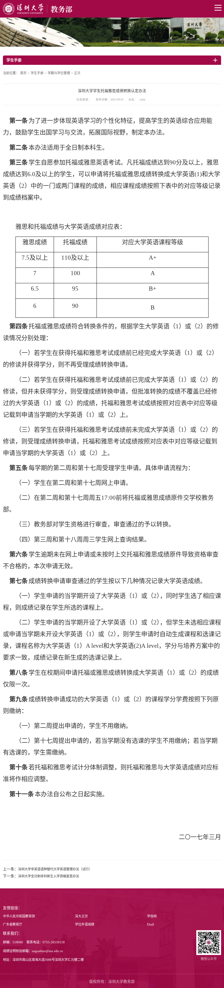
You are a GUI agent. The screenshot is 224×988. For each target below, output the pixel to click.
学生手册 (37, 73)
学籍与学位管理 (59, 73)
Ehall (150, 924)
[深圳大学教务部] (112, 9)
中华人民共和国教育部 (19, 916)
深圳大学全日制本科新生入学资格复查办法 (48, 876)
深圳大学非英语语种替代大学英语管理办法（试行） (55, 869)
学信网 (152, 916)
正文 (77, 73)
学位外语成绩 (84, 924)
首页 (23, 73)
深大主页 (81, 916)
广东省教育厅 (12, 924)
